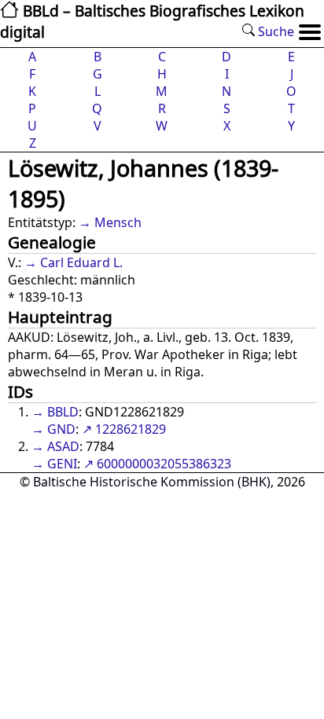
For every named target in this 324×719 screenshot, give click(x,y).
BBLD (63, 411)
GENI (62, 463)
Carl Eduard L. (81, 262)
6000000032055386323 (164, 463)
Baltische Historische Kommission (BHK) (152, 481)
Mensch (118, 222)
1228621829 (130, 429)
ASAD (63, 446)
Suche (274, 31)
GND (61, 429)
